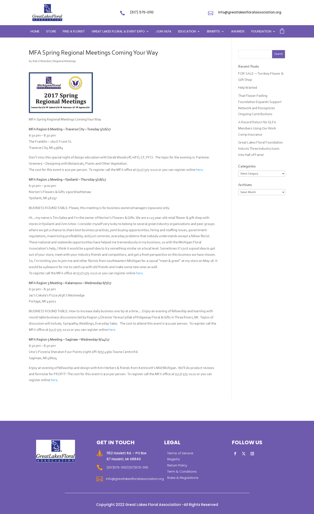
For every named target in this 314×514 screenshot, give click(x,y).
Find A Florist (74, 31)
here (199, 170)
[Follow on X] (243, 453)
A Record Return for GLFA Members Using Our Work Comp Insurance (257, 128)
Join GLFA (163, 31)
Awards (238, 31)
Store (51, 31)
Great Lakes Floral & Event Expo (118, 31)
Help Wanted (247, 88)
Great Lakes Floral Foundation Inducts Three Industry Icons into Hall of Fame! (260, 149)
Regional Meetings (64, 61)
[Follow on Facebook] (235, 453)
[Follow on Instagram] (252, 453)
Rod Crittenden (42, 61)
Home (35, 31)
